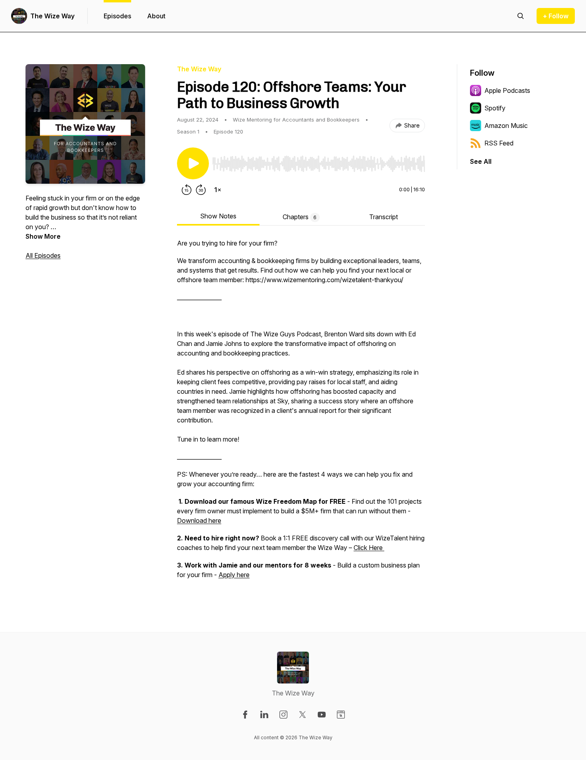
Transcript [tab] (383, 217)
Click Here (369, 548)
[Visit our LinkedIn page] (264, 715)
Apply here (234, 575)
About (156, 16)
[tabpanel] (301, 412)
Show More (43, 236)
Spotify (494, 108)
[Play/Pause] (193, 163)
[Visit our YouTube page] (322, 715)
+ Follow (555, 16)
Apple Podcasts (507, 90)
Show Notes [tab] (218, 216)
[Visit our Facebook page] (245, 715)
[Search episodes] (520, 16)
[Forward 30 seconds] (200, 189)
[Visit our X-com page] (303, 715)
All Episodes (43, 255)
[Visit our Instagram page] (283, 715)
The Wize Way (52, 16)
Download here (199, 520)
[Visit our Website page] (341, 715)
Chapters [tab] (300, 217)
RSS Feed (498, 143)
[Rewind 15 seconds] (186, 189)
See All (481, 161)
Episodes (117, 16)
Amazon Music (506, 126)
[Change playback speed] (218, 189)
